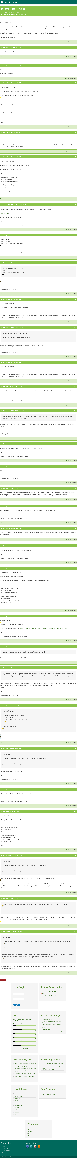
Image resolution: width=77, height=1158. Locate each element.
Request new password (20, 1002)
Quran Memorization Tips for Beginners (23, 1066)
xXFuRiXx (9, 705)
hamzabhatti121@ (32, 1128)
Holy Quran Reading (46, 1029)
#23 (75, 667)
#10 (75, 327)
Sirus (8, 82)
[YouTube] (35, 1146)
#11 (75, 362)
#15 (75, 466)
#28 (75, 855)
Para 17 (43, 1027)
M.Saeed (30, 1131)
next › (72, 977)
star (8, 47)
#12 (75, 386)
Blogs (50, 1)
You (8, 132)
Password (16, 997)
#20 (75, 568)
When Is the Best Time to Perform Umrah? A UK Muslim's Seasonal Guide (25, 1064)
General (17, 12)
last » (75, 977)
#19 (75, 546)
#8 (75, 263)
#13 (75, 410)
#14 (75, 444)
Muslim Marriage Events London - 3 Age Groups (52, 1063)
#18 (75, 528)
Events (54, 1)
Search (3, 1152)
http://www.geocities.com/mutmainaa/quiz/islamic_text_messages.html (44, 628)
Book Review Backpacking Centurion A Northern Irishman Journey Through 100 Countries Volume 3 (25, 1070)
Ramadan (17, 1107)
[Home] (2, 2)
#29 (75, 898)
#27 (75, 811)
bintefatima (31, 1129)
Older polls (17, 1050)
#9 (75, 299)
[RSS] (39, 1146)
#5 (75, 156)
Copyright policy (6, 1150)
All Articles (17, 1093)
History (16, 1102)
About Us (4, 1146)
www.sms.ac (4, 213)
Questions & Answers (19, 1110)
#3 (75, 82)
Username (16, 992)
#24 (75, 705)
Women (16, 1114)
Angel (8, 855)
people (16, 1100)
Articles (40, 1)
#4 (75, 132)
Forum (5, 12)
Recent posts (68, 1)
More (62, 1031)
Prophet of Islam (18, 1109)
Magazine (34, 1)
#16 (75, 488)
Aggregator (60, 1)
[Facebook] (27, 1146)
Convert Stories (18, 1096)
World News (17, 1095)
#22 (75, 646)
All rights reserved (11, 1156)
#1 (75, 47)
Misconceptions (18, 1105)
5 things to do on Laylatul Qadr (49, 1019)
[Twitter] (31, 1146)
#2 (75, 65)
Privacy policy (5, 1148)
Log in (74, 1)
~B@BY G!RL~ (10, 204)
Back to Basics (18, 1098)
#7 (75, 235)
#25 (75, 748)
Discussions (11, 12)
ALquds (9, 235)
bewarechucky (10, 14)
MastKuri (9, 263)
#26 (75, 789)
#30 (75, 931)
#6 (75, 204)
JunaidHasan (31, 1135)
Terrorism (17, 1112)
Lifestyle (16, 1103)
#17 (75, 506)
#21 (75, 616)
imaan (8, 616)
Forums (45, 1)
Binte (29, 1133)
